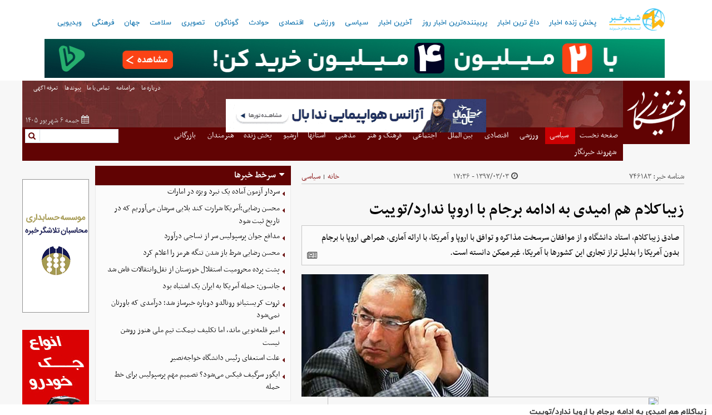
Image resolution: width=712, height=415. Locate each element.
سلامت (160, 23)
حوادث (259, 23)
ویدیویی (69, 23)
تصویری (193, 23)
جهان (132, 23)
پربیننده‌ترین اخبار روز (454, 23)
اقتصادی (291, 23)
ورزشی (324, 23)
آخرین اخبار (395, 23)
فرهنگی (103, 23)
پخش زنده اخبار (572, 23)
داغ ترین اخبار (518, 23)
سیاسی (356, 23)
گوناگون (227, 23)
